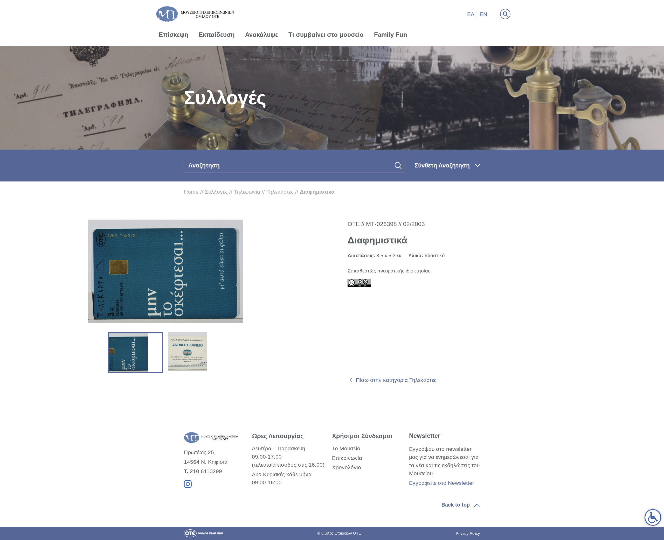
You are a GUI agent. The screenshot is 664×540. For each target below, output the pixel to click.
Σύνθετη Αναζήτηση (442, 165)
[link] (653, 517)
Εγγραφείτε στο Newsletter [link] (441, 483)
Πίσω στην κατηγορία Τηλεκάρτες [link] (396, 380)
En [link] (483, 14)
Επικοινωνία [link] (347, 458)
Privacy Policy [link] (468, 533)
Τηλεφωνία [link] (247, 192)
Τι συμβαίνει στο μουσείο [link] (326, 34)
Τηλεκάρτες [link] (280, 192)
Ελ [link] (470, 14)
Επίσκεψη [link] (173, 34)
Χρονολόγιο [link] (346, 467)
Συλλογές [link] (216, 192)
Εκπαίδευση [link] (217, 34)
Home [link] (191, 192)
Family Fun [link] (390, 34)
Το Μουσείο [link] (346, 448)
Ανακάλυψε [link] (261, 34)
